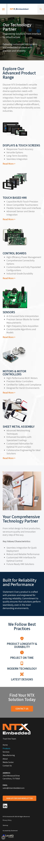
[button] (3, 9)
